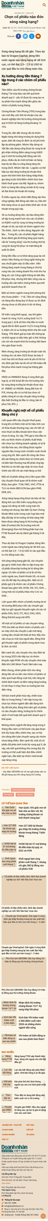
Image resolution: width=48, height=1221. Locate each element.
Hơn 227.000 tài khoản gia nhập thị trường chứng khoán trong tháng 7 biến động (32, 830)
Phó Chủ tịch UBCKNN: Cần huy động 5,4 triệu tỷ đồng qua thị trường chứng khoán (23, 991)
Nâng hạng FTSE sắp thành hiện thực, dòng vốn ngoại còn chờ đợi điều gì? (30, 1059)
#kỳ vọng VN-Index (25, 794)
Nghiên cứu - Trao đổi (24, 13)
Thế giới (29, 1129)
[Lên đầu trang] (43, 1216)
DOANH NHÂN (7, 1129)
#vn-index (8, 794)
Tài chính (30, 1134)
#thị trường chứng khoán (23, 790)
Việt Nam (30, 1125)
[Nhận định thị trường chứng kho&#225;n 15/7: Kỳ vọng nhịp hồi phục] (9, 1006)
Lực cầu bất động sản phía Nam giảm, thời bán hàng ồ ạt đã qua (29, 1071)
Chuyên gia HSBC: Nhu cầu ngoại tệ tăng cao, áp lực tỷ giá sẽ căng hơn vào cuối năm (30, 1110)
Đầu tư (5, 1139)
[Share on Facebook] (18, 36)
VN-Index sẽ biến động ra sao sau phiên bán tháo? (32, 1037)
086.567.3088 (10, 1203)
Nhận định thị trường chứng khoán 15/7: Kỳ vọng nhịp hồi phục (30, 1006)
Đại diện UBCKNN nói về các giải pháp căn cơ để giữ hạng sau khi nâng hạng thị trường (24, 773)
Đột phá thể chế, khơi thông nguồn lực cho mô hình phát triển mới (30, 1084)
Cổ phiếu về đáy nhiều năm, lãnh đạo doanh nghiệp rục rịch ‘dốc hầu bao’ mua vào (22, 909)
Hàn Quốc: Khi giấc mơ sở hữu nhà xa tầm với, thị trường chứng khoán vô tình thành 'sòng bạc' (32, 812)
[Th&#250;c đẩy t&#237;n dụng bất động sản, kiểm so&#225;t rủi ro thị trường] (7, 1097)
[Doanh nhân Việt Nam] (14, 1149)
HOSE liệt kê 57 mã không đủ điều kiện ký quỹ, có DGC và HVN (32, 847)
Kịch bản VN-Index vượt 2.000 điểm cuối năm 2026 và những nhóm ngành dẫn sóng (31, 1022)
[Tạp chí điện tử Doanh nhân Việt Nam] (13, 4)
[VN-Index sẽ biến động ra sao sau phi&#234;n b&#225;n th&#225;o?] (9, 1039)
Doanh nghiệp (8, 1134)
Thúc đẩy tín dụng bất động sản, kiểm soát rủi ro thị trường (29, 1096)
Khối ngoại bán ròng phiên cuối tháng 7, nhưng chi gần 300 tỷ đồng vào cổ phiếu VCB (32, 864)
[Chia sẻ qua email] (38, 36)
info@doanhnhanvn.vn (14, 1206)
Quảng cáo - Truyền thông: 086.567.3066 (21, 1215)
